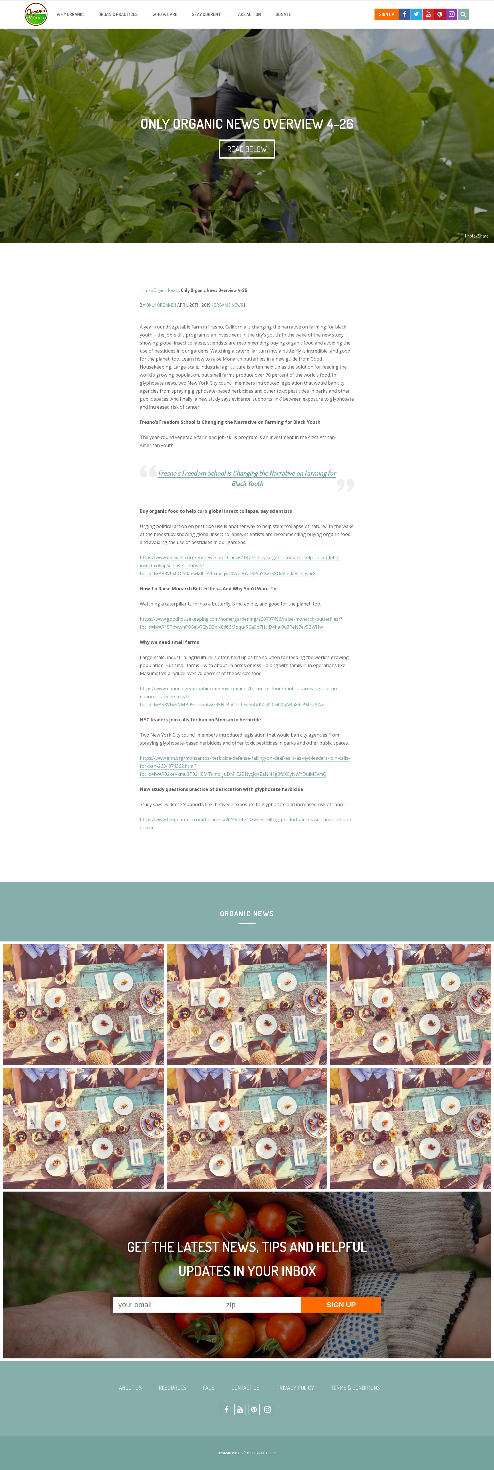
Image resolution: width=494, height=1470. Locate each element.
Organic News (166, 290)
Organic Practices (118, 14)
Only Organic (160, 305)
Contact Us (245, 1387)
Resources (172, 1387)
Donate (283, 14)
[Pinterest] (440, 14)
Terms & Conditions (355, 1387)
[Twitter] (416, 14)
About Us (130, 1387)
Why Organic (70, 14)
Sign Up (386, 14)
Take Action (248, 14)
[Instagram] (451, 14)
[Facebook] (405, 14)
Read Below (247, 149)
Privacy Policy (295, 1387)
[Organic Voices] (36, 14)
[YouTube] (428, 14)
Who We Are (164, 14)
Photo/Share (476, 236)
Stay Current (206, 14)
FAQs (208, 1387)
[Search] (463, 14)
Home (145, 290)
